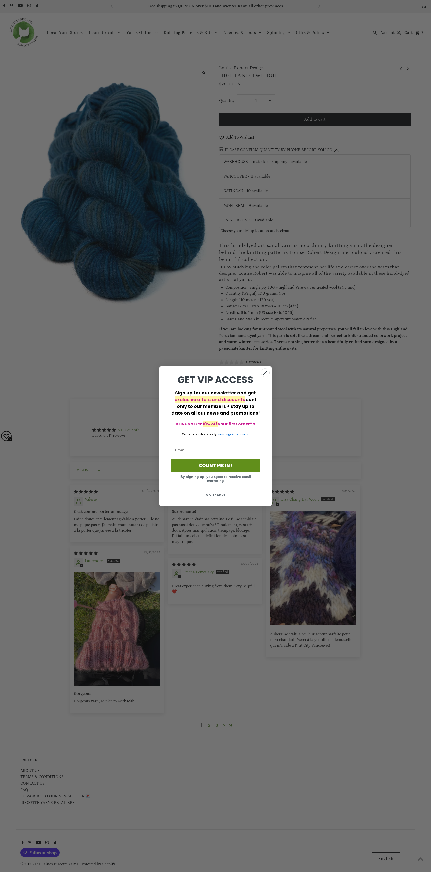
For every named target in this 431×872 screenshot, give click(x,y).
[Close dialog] (265, 372)
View (221, 434)
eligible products (237, 434)
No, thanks (215, 495)
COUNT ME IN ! (215, 465)
